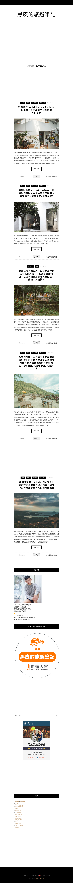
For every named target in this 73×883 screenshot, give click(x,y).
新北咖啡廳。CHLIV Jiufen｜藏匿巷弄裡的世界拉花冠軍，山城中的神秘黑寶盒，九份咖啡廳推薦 (36, 485)
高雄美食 (42, 186)
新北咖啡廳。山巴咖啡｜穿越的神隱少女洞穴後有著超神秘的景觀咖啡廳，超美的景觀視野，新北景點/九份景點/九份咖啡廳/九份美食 (36, 363)
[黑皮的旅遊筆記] (28, 602)
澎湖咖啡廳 (18, 814)
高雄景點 (34, 186)
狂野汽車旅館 (19, 825)
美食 (22, 102)
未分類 (17, 827)
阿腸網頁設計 (40, 878)
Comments (21, 176)
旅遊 (28, 102)
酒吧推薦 (18, 817)
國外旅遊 (18, 810)
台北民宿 (30, 266)
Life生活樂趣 (19, 806)
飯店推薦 (18, 823)
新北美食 (42, 102)
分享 (35, 176)
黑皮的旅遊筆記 (36, 14)
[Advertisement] (36, 43)
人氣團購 (18, 812)
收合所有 (22, 801)
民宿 (37, 266)
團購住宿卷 (18, 819)
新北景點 (35, 102)
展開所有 (16, 801)
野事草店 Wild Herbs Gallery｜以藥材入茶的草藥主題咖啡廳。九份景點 (36, 110)
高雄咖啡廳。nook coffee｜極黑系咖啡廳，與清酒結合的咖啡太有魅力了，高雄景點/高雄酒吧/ (36, 193)
